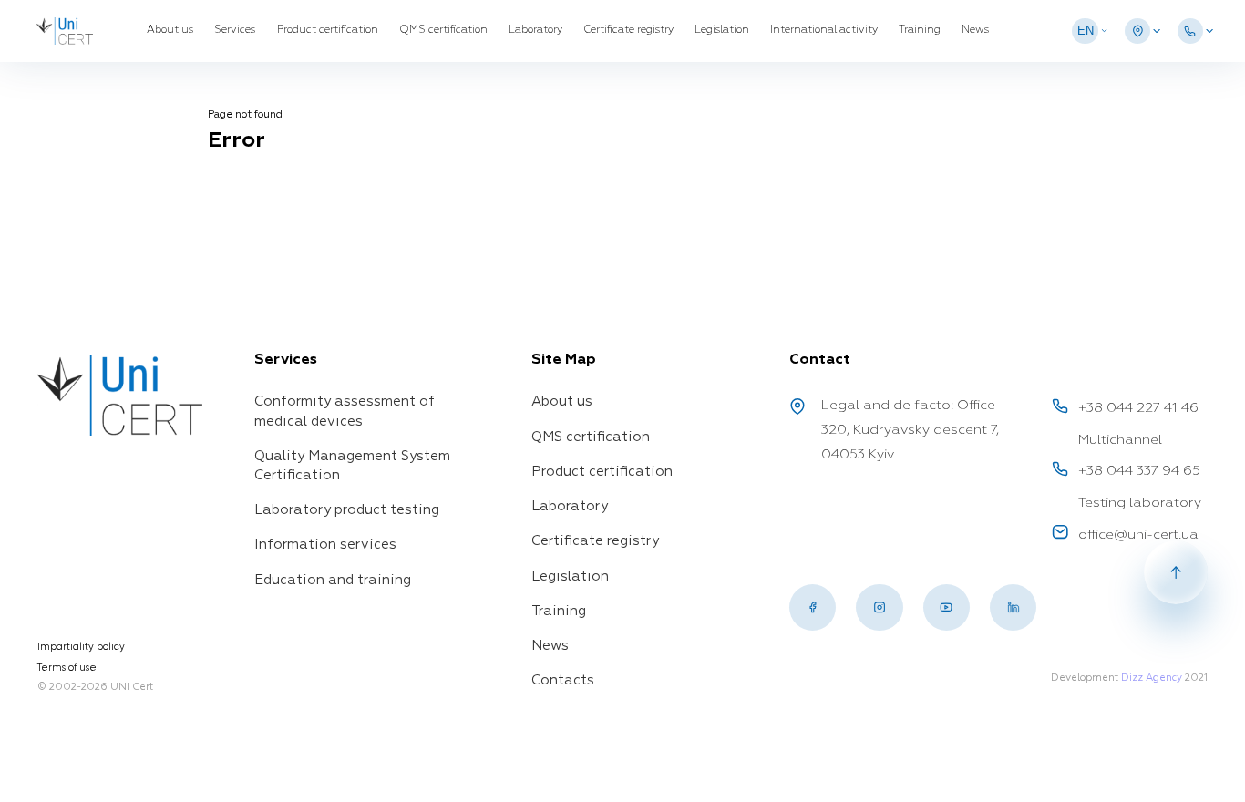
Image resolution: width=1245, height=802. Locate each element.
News (975, 30)
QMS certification (443, 30)
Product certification (327, 30)
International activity (824, 30)
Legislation (722, 30)
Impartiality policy (81, 647)
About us (170, 30)
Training (920, 30)
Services (234, 30)
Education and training (332, 580)
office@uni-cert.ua (1138, 534)
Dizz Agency (1151, 678)
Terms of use (67, 667)
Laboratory (535, 30)
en (1085, 30)
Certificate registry (628, 30)
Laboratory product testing (346, 510)
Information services (325, 544)
